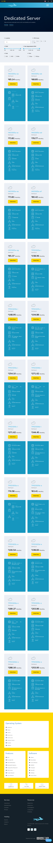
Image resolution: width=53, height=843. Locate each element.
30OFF (2, 1)
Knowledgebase (30, 807)
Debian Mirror (30, 803)
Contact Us (6, 822)
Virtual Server (7, 803)
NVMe (17, 56)
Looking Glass (30, 809)
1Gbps (30, 56)
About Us (6, 820)
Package (6, 24)
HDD (12, 56)
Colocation (6, 807)
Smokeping (29, 811)
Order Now (13, 84)
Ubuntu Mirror (30, 805)
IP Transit (6, 809)
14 (34, 42)
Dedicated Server (7, 805)
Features (11, 24)
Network (6, 824)
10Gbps (37, 56)
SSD (7, 56)
